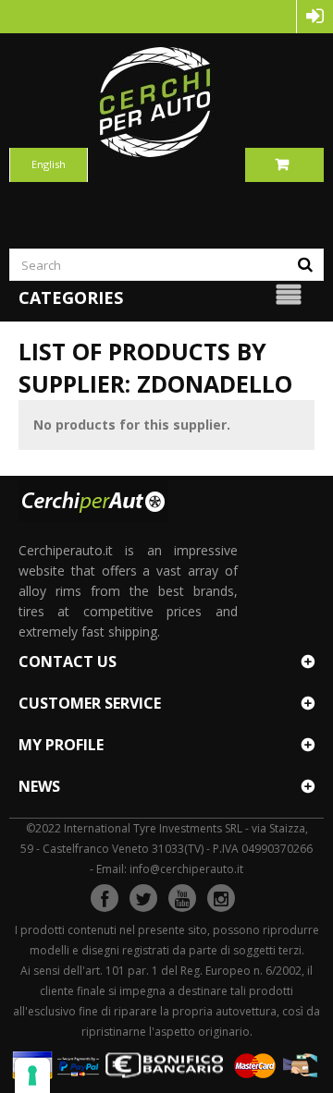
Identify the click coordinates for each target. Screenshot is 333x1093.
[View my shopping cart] (284, 164)
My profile (61, 745)
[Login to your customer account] (315, 16)
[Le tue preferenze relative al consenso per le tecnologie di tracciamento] (32, 1075)
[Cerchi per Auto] (166, 101)
